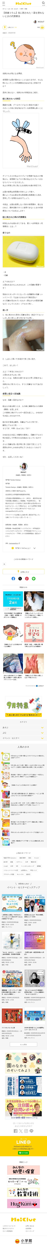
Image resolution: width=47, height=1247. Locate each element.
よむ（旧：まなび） (13, 8)
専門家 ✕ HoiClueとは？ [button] (23, 548)
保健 (26, 8)
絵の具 (6, 862)
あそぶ (5, 727)
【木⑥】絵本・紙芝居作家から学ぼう (34, 953)
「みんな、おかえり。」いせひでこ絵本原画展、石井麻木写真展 (11, 953)
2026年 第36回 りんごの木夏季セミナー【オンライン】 (34, 1028)
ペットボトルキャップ (27, 866)
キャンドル (20, 874)
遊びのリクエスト (8, 1228)
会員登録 (28, 1228)
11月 (26, 862)
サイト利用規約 (8, 1231)
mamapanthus (13, 543)
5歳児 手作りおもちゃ (10, 858)
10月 (11, 866)
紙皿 (11, 862)
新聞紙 (39, 866)
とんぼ (6, 866)
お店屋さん (24, 870)
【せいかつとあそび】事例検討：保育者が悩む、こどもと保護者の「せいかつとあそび (34, 992)
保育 (22, 8)
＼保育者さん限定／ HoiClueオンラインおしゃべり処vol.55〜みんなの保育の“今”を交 (12, 917)
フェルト (36, 858)
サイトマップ (30, 1231)
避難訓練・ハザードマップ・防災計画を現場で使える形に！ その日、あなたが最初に (11, 992)
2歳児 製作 (22, 858)
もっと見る (23, 1044)
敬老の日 (33, 862)
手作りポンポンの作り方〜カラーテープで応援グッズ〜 (27, 832)
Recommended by (31, 685)
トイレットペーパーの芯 (11, 870)
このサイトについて (9, 1226)
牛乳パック (33, 870)
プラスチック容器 (9, 874)
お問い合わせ (30, 1226)
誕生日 (28, 874)
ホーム (4, 8)
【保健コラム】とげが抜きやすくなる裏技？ (24, 785)
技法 (30, 858)
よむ (4, 733)
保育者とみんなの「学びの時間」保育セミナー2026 (34, 916)
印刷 (38, 27)
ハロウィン (19, 862)
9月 (17, 866)
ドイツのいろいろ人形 (8, 1027)
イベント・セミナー (11, 738)
